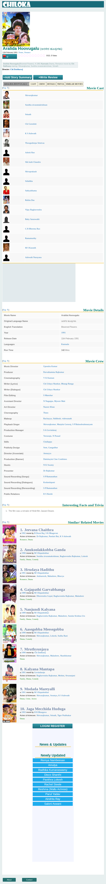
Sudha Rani (63, 636)
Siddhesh (57, 418)
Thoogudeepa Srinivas (34, 143)
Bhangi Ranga (67, 384)
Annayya (47, 453)
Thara (45, 413)
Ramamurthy (30, 238)
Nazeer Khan (49, 407)
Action (34, 699)
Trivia (60, 84)
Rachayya (47, 418)
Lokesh (84, 556)
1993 (23, 712)
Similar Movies (74, 84)
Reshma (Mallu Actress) (52, 789)
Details (51, 84)
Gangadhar (53, 447)
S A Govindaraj (49, 430)
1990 (23, 553)
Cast (33, 84)
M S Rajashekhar (41, 553)
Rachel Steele (52, 784)
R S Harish (48, 494)
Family (22, 559)
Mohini (61, 675)
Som (45, 447)
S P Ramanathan (50, 476)
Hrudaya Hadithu (39, 569)
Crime (28, 699)
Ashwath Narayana (33, 257)
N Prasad (56, 436)
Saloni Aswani (52, 803)
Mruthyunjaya (36, 649)
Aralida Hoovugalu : (16, 84)
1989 (23, 593)
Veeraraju (47, 436)
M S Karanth (30, 248)
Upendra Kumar (50, 366)
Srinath (28, 114)
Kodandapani (49, 482)
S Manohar (48, 395)
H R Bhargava (40, 712)
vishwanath (67, 418)
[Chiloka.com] (17, 4)
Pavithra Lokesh (53, 779)
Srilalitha (29, 181)
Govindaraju (39, 672)
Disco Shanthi (52, 774)
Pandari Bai (54, 536)
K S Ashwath (30, 133)
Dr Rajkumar (49, 471)
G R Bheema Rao (32, 229)
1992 (23, 533)
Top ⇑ (6, 88)
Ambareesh (41, 576)
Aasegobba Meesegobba (44, 629)
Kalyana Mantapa (39, 669)
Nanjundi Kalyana (39, 609)
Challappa (47, 442)
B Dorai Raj (39, 533)
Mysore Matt (59, 401)
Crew (42, 84)
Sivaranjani (70, 675)
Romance (27, 52)
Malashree (51, 576)
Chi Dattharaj (16, 69)
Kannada (65, 344)
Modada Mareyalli (39, 689)
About (9, 880)
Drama (21, 52)
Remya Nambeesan (53, 760)
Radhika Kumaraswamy (52, 769)
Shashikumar (65, 656)
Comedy (35, 559)
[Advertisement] (38, 282)
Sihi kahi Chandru (33, 162)
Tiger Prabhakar (64, 715)
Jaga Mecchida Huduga (45, 709)
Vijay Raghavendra (33, 210)
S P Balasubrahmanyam (82, 424)
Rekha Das (30, 200)
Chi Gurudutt (30, 124)
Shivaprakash (31, 171)
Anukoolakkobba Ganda (45, 550)
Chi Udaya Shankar (51, 384)
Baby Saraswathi (32, 219)
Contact (29, 880)
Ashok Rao (30, 152)
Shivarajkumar (31, 95)
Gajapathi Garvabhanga (44, 589)
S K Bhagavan (52, 533)
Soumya (53, 695)
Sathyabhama (31, 191)
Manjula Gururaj (64, 424)
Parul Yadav (52, 794)
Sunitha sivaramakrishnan (36, 105)
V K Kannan (48, 378)
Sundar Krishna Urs (76, 616)
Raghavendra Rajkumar (70, 556)
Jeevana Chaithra (39, 530)
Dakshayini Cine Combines (55, 459)
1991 (63, 333)
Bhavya (60, 576)
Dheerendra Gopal (44, 596)
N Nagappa (48, 401)
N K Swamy (48, 465)
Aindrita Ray (52, 798)
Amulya (52, 765)
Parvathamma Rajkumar (53, 372)
